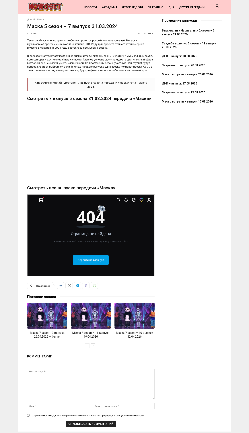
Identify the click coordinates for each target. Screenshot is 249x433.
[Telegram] (77, 285)
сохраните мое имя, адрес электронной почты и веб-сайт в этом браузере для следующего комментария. (88, 415)
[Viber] (86, 285)
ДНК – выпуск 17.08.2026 (179, 83)
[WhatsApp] (94, 285)
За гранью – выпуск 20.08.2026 (183, 65)
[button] (217, 6)
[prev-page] (87, 345)
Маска (40, 19)
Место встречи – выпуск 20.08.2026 (187, 74)
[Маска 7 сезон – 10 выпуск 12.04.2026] (134, 316)
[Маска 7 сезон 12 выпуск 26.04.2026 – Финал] (47, 316)
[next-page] (93, 345)
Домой (31, 19)
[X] (69, 285)
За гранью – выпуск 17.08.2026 (183, 92)
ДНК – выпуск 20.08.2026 (179, 56)
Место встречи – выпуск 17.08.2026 (187, 101)
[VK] (60, 285)
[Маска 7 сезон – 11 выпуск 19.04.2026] (91, 316)
